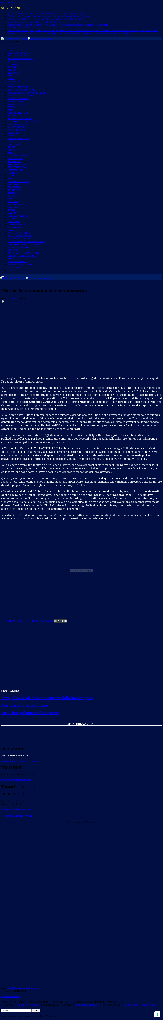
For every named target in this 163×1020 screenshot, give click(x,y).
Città (11, 107)
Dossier (13, 250)
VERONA (11, 79)
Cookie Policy (148, 1004)
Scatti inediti (17, 261)
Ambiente (14, 190)
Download (60, 621)
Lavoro (13, 176)
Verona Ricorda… (20, 238)
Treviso (13, 70)
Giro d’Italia (16, 224)
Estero (11, 136)
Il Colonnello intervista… (26, 241)
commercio (15, 170)
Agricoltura (16, 164)
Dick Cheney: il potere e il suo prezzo (30, 713)
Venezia (13, 61)
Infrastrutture (18, 181)
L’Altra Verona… (19, 233)
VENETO (11, 50)
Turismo (13, 184)
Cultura (13, 144)
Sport (12, 210)
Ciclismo (14, 221)
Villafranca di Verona (23, 121)
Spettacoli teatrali (22, 90)
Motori (13, 218)
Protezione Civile (20, 58)
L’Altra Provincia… (21, 236)
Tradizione (15, 158)
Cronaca (13, 81)
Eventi (12, 84)
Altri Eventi (16, 104)
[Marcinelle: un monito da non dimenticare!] (57, 372)
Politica (13, 207)
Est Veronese (17, 130)
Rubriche (12, 230)
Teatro (13, 150)
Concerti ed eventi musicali (27, 93)
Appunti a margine (20, 247)
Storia (12, 147)
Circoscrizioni (18, 113)
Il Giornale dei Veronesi (27, 1004)
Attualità (13, 141)
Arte (11, 153)
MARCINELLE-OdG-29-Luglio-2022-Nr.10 (27, 621)
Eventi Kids (15, 101)
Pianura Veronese (20, 118)
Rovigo (12, 76)
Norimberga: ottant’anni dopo (24, 705)
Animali (13, 193)
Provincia (14, 116)
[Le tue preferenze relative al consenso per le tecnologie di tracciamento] (157, 1014)
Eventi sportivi (18, 98)
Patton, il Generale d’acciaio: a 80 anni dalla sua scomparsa (47, 698)
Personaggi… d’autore (23, 253)
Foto (11, 259)
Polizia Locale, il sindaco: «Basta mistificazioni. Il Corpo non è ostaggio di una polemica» (48, 16)
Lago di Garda (17, 124)
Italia (11, 47)
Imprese (13, 173)
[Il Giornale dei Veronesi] (27, 38)
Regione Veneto (18, 53)
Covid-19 (13, 198)
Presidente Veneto (21, 55)
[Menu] (2, 276)
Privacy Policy (131, 1004)
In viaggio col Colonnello (26, 244)
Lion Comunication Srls (87, 1004)
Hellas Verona (18, 216)
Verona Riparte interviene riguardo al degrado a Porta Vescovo (36, 22)
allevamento (17, 167)
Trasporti (14, 187)
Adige (11, 110)
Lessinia (13, 133)
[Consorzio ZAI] (81, 740)
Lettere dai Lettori (22, 256)
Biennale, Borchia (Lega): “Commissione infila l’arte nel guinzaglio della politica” (45, 19)
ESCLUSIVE (14, 267)
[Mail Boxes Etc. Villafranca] (81, 729)
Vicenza (13, 67)
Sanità (12, 196)
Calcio (12, 213)
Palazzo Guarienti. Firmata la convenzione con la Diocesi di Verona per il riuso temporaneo (49, 13)
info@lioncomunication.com (16, 780)
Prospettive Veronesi (23, 264)
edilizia (13, 178)
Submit (36, 1010)
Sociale (13, 201)
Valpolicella (17, 127)
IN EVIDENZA (15, 227)
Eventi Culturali (20, 87)
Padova (12, 64)
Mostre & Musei (18, 156)
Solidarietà (16, 204)
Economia (14, 161)
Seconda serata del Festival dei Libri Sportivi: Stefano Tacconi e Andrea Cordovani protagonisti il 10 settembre (58, 25)
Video (10, 270)
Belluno (13, 73)
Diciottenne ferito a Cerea (19, 28)
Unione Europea (18, 138)
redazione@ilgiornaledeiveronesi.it (19, 761)
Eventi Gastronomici (22, 96)
